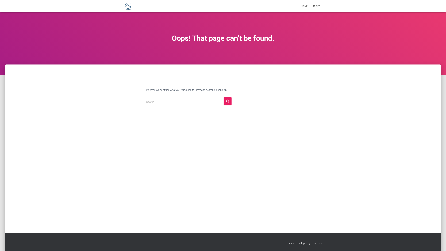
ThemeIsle (316, 243)
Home (304, 6)
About (316, 6)
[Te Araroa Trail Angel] (128, 6)
